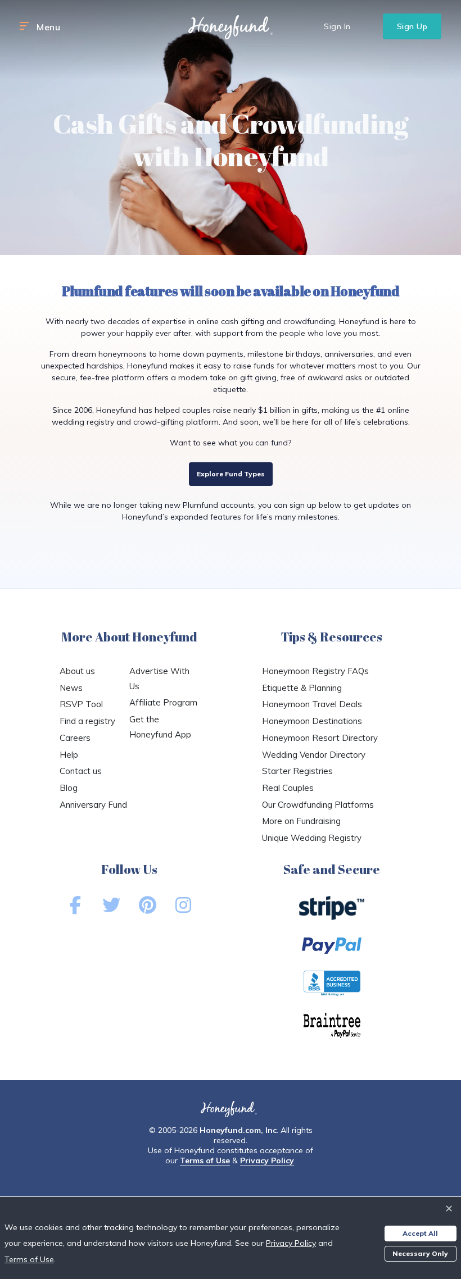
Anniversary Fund (93, 804)
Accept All (420, 1233)
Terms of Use (205, 1160)
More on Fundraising (301, 821)
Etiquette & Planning (302, 687)
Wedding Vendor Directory (313, 754)
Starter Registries (297, 771)
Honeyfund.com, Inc (238, 1130)
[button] (24, 26)
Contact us (81, 771)
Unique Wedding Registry (311, 837)
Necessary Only (420, 1253)
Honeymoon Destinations (312, 721)
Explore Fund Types (231, 474)
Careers (75, 737)
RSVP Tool (81, 704)
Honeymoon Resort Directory (320, 737)
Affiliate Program (163, 702)
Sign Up (412, 26)
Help (69, 754)
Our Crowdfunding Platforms (318, 804)
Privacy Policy (267, 1160)
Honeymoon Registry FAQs (315, 671)
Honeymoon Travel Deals (312, 704)
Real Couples (288, 787)
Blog (69, 787)
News (71, 687)
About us (77, 671)
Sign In (337, 26)
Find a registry (87, 721)
